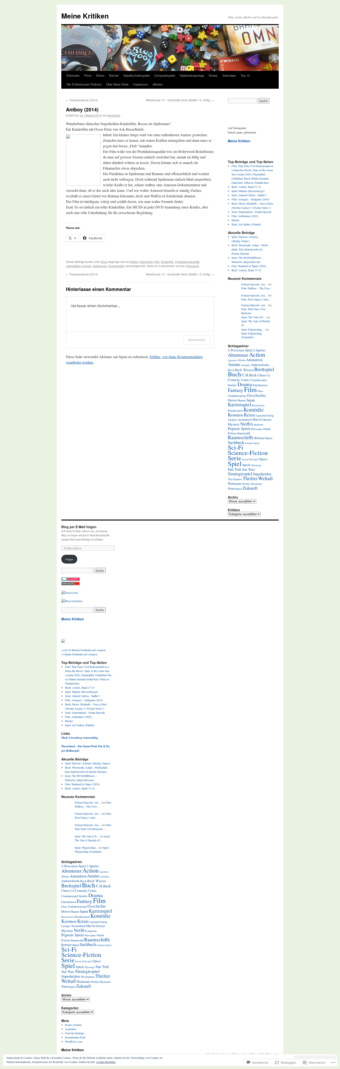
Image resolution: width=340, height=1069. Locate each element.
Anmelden (70, 1029)
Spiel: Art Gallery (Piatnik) (246, 224)
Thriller (250, 478)
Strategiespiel (240, 473)
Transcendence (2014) (82, 100)
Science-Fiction (248, 452)
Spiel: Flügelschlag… (253, 329)
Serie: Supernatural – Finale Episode (251, 212)
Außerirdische (260, 365)
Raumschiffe (241, 437)
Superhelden (116, 266)
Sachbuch (236, 442)
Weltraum (234, 483)
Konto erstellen (73, 1025)
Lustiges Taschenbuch (240, 419)
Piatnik (267, 429)
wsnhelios (114, 115)
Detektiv (232, 385)
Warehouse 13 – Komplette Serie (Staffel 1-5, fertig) (180, 100)
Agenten (232, 360)
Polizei (232, 433)
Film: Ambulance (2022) (245, 216)
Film (157, 262)
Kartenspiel (239, 404)
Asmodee (245, 365)
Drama (245, 384)
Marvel (257, 419)
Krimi (249, 415)
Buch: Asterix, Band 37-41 (246, 187)
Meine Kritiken (85, 16)
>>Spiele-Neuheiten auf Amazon (79, 654)
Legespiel (261, 415)
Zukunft (250, 488)
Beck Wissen (244, 369)
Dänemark (146, 262)
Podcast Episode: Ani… (254, 284)
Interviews (229, 75)
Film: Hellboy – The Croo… (256, 288)
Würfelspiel (235, 489)
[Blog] (72, 601)
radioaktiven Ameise (79, 266)
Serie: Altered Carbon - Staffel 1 (249, 195)
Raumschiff (244, 433)
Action (257, 354)
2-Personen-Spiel (240, 350)
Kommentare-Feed (75, 1037)
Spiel (234, 463)
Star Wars (248, 469)
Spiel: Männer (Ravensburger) (248, 191)
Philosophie (257, 429)
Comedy (234, 379)
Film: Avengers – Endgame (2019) (250, 199)
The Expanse (235, 479)
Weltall (265, 478)
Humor (242, 400)
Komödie (254, 409)
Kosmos (235, 414)
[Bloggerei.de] (70, 580)
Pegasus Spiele (239, 428)
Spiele (246, 464)
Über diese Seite (117, 84)
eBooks (158, 84)
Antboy (134, 262)
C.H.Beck (249, 375)
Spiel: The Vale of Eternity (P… (92, 838)
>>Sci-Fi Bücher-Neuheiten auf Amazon (83, 650)
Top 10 (245, 75)
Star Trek (234, 469)
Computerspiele (164, 75)
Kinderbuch (258, 405)
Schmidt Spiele (252, 443)
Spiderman (100, 266)
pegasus (258, 424)
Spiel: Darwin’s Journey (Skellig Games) (87, 763)
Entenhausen (260, 385)
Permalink (192, 266)
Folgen (69, 559)
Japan (250, 400)
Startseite (72, 75)
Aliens (241, 360)
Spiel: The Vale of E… (253, 317)
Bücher (114, 75)
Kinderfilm (167, 262)
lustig (270, 415)
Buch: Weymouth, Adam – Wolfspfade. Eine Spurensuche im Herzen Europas (250, 249)
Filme (87, 75)
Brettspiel (264, 369)
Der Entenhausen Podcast (84, 84)
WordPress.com (73, 1041)
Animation (254, 359)
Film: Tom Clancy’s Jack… (256, 299)
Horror (232, 400)
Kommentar (196, 340)
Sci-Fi (235, 447)
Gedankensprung (237, 395)
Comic (245, 380)
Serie (234, 458)
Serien (100, 75)
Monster (267, 419)
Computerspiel (258, 380)
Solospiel (254, 459)
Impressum (140, 84)
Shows (213, 75)
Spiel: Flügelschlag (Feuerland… (251, 335)
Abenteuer (238, 355)
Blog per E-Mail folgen (78, 526)
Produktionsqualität (187, 262)
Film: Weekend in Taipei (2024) (249, 266)
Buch (234, 374)
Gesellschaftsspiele (136, 75)
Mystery (234, 424)
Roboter (259, 438)
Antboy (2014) (82, 109)
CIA (268, 375)
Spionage (256, 465)
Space (263, 459)
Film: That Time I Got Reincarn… (253, 311)
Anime (234, 364)
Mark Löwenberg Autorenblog (79, 738)
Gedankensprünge (192, 75)
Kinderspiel (235, 410)
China (261, 375)
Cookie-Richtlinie (105, 1062)
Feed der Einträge (74, 1033)
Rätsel (269, 438)
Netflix (246, 424)
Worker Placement (252, 484)
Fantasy (235, 390)
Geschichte (256, 395)
